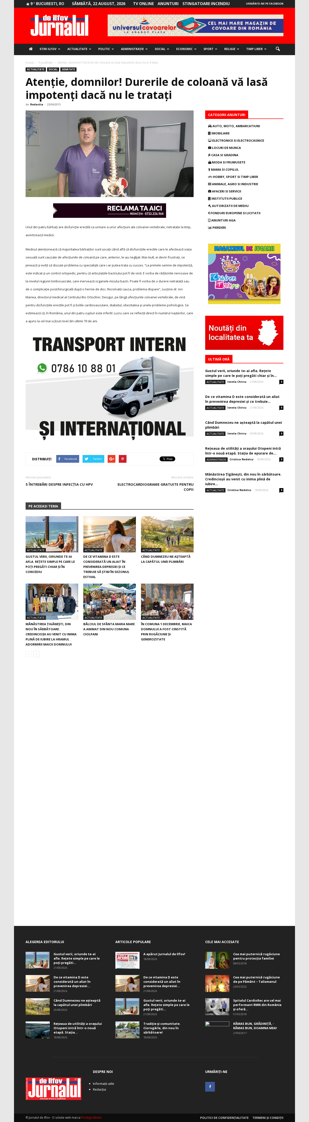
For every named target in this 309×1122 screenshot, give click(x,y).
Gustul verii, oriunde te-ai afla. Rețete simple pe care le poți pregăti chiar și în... (241, 373)
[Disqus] (110, 729)
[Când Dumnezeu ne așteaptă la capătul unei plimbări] (167, 534)
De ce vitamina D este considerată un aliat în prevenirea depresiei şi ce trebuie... (242, 399)
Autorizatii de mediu (230, 206)
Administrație (132, 49)
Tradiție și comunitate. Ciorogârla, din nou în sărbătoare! (162, 1027)
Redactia (36, 104)
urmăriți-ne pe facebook (264, 3)
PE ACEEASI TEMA (43, 506)
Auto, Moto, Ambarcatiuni (236, 126)
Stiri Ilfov (48, 49)
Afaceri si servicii (226, 191)
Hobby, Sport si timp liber (235, 177)
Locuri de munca (226, 148)
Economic (184, 49)
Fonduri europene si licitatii (235, 213)
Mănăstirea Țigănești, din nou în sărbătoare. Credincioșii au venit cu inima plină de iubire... (243, 479)
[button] (277, 49)
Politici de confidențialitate (224, 1118)
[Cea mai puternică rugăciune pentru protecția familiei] (217, 960)
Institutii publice (226, 198)
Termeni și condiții (268, 1118)
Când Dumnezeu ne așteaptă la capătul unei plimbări (77, 1002)
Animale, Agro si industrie (234, 184)
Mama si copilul (224, 169)
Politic (104, 49)
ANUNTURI (168, 3)
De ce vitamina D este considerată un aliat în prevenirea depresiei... (72, 981)
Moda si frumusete (228, 162)
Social (160, 49)
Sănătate (68, 69)
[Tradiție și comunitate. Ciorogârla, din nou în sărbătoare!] (127, 1029)
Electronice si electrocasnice (237, 140)
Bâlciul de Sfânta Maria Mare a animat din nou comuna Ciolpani (109, 629)
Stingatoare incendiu (206, 3)
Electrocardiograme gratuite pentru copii (156, 487)
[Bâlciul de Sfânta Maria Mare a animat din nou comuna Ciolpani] (109, 602)
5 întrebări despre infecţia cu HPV (59, 484)
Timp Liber (254, 49)
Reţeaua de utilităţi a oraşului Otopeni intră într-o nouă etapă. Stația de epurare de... (243, 450)
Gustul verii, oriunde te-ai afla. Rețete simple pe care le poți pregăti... (77, 958)
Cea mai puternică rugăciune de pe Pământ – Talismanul (256, 979)
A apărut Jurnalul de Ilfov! (164, 954)
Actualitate (77, 49)
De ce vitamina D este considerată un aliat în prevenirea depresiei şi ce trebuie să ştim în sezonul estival (106, 566)
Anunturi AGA (223, 220)
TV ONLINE (143, 3)
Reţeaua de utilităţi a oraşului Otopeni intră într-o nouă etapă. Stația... (78, 1027)
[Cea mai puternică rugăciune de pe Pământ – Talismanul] (217, 983)
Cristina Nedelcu (241, 459)
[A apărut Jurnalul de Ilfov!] (127, 960)
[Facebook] (210, 1087)
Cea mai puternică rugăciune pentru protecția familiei (256, 956)
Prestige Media (91, 1117)
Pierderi (219, 227)
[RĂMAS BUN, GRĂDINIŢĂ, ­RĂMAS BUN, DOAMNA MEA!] (217, 1029)
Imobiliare (220, 133)
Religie (229, 49)
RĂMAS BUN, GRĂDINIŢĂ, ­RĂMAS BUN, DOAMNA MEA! (255, 1025)
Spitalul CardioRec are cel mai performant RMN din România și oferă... (257, 1004)
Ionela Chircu (236, 381)
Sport (208, 49)
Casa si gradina (224, 155)
